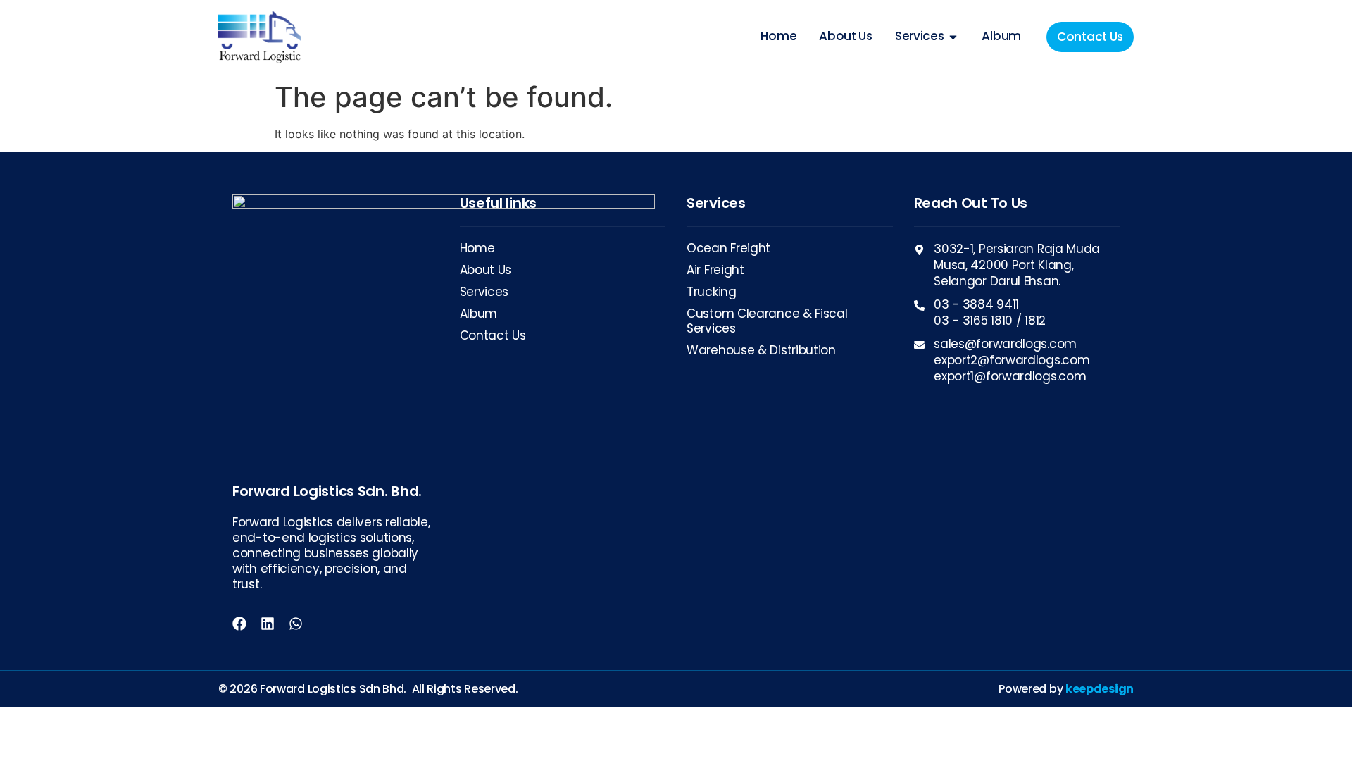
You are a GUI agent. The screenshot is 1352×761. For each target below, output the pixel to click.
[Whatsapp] (296, 624)
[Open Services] (953, 36)
